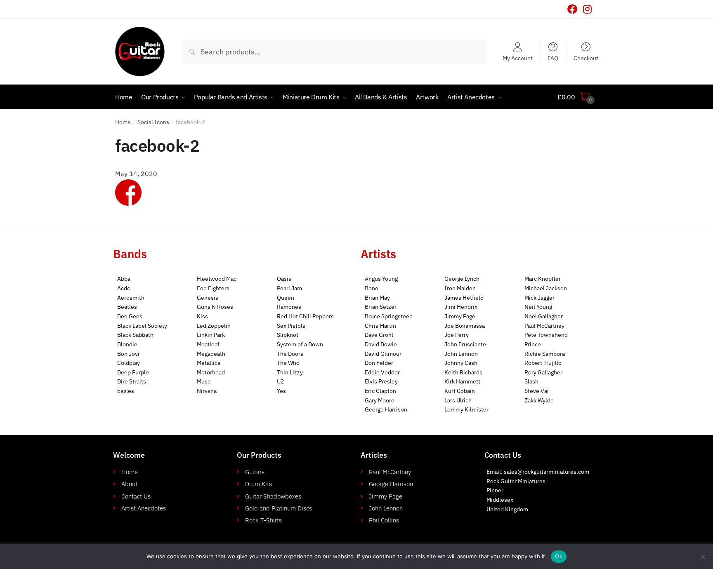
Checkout (586, 57)
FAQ (553, 57)
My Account (518, 57)
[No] (703, 557)
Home (123, 122)
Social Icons (153, 122)
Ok (558, 556)
